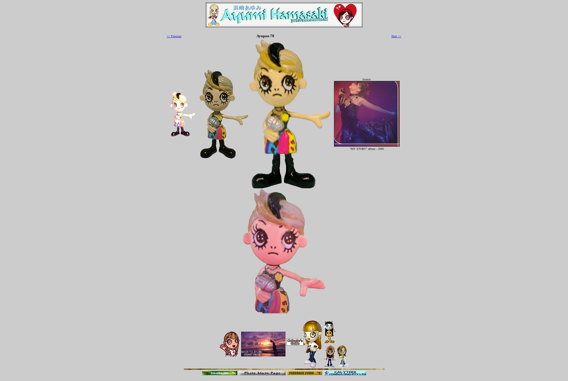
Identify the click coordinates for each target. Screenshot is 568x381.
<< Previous (174, 36)
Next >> (396, 36)
